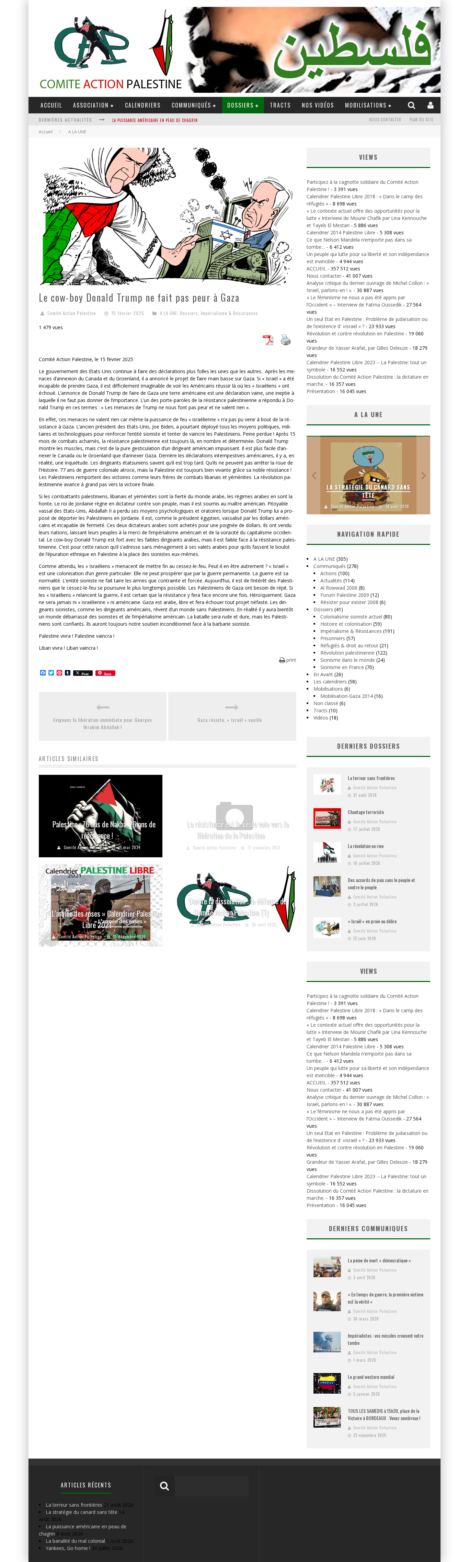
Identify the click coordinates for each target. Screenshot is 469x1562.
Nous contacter (385, 119)
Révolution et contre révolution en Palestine (355, 333)
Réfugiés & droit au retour (349, 645)
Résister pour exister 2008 (349, 602)
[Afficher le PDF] (268, 343)
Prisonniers (332, 638)
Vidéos (320, 717)
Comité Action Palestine (71, 313)
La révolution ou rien (366, 845)
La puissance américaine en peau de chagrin (155, 116)
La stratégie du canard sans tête (368, 491)
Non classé (325, 703)
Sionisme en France (342, 667)
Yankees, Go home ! (68, 1548)
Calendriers (143, 105)
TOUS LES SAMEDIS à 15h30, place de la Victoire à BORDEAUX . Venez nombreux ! (384, 1414)
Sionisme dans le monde (347, 660)
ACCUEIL (51, 105)
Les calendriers (330, 681)
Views (368, 971)
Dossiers (189, 313)
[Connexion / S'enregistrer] (431, 105)
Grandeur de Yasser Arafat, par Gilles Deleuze (357, 348)
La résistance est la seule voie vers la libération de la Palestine (238, 829)
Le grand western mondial (371, 1376)
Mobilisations (366, 105)
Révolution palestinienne (347, 652)
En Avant (323, 674)
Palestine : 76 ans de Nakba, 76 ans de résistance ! (104, 829)
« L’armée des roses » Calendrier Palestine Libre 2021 (104, 919)
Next (423, 475)
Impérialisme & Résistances (229, 313)
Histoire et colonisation (346, 624)
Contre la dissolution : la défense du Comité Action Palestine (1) (238, 906)
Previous (313, 475)
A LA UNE (168, 313)
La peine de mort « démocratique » (379, 1260)
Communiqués (191, 105)
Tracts (280, 105)
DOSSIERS (240, 105)
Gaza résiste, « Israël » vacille (232, 719)
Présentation (321, 391)
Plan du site (422, 119)
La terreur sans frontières (371, 777)
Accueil (46, 132)
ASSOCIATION (91, 105)
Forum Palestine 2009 (344, 595)
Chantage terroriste (366, 811)
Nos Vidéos (318, 105)
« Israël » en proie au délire (372, 921)
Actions (328, 573)
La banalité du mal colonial (75, 1541)
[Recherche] (412, 105)
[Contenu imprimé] (286, 343)
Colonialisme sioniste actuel (351, 616)
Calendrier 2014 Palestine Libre (341, 232)
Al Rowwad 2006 (338, 587)
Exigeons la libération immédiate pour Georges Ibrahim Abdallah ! (102, 723)
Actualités (331, 580)
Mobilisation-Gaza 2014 (346, 696)
